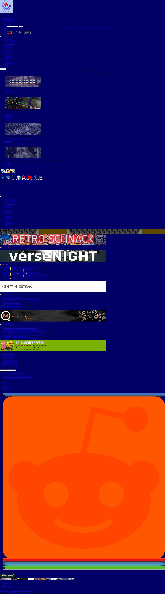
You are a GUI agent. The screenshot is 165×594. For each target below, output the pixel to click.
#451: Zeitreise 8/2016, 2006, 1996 (10, 358)
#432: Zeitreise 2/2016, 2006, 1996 (10, 365)
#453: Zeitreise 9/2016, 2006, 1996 (10, 357)
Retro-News (68, 28)
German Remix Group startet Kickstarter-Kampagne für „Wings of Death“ (18, 377)
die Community (8, 163)
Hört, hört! (80, 28)
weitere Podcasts (8, 141)
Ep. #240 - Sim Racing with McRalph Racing (12, 297)
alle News (64, 28)
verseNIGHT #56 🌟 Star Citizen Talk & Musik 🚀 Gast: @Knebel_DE (17, 268)
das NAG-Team (8, 164)
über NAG (7, 162)
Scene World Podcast (6, 294)
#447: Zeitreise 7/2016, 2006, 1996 (10, 360)
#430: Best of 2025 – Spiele (8, 367)
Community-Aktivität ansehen (9, 18)
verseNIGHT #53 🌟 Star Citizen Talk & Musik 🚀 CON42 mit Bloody (17, 270)
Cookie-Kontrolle (23, 591)
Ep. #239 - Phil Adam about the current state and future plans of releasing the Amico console (21, 298)
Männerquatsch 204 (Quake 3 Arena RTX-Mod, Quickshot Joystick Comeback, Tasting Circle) (22, 335)
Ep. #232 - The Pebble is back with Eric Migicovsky (13, 306)
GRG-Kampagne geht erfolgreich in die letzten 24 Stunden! (15, 373)
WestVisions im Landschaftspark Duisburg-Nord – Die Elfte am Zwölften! (18, 378)
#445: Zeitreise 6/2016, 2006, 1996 (10, 361)
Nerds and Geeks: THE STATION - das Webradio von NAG (17, 138)
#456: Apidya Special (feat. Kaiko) (10, 356)
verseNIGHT (4, 264)
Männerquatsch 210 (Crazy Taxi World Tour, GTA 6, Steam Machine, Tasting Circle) (20, 328)
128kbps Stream (3, 174)
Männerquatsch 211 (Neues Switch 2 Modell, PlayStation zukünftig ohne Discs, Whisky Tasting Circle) (24, 326)
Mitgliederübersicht (6, 21)
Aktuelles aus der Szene (10, 92)
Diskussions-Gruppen (7, 19)
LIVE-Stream (8, 112)
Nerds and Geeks (6, 59)
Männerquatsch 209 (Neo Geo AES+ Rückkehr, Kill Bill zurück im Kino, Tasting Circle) (21, 329)
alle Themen (7, 91)
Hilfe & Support (6, 22)
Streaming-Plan (97, 28)
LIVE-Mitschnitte (8, 113)
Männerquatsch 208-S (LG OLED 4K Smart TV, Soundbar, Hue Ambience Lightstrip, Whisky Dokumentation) (25, 330)
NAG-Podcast (8, 139)
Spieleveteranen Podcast (7, 354)
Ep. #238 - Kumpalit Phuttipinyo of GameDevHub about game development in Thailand (21, 299)
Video (4, 45)
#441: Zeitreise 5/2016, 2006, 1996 (10, 362)
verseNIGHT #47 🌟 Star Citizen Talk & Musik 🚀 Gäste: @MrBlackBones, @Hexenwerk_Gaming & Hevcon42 (26, 278)
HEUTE (7, 90)
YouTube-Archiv (8, 115)
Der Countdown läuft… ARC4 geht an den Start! (13, 374)
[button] (4, 394)
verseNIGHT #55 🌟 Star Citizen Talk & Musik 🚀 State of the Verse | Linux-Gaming (20, 269)
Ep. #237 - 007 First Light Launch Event (11, 300)
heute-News (74, 28)
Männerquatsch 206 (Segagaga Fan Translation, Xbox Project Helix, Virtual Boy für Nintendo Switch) (23, 332)
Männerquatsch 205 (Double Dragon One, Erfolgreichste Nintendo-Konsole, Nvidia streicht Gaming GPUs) (25, 333)
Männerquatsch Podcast (7, 324)
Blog (4, 38)
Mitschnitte (91, 28)
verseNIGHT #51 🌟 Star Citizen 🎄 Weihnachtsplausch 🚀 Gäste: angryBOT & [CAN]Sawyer (22, 273)
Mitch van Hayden (24, 593)
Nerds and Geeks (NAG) (10, 592)
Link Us (7, 166)
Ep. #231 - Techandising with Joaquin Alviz (11, 307)
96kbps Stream (12, 174)
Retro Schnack (5, 247)
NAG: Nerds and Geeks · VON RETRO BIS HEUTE (42, 34)
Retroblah (7, 118)
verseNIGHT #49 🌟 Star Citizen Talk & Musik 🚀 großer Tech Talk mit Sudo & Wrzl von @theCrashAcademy (26, 275)
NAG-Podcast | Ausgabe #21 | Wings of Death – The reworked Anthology (18, 375)
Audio (4, 53)
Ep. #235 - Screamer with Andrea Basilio (11, 303)
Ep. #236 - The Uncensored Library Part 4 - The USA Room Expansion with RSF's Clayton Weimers (23, 301)
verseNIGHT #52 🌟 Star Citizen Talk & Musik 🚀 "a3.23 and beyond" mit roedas (20, 272)
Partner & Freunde (9, 165)
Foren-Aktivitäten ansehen (8, 20)
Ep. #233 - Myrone (6, 305)
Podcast (103, 28)
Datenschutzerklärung (14, 591)
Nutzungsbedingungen (7, 24)
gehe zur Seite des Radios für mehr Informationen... (26, 181)
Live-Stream (85, 28)
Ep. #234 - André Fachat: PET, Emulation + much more (14, 304)
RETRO (7, 89)
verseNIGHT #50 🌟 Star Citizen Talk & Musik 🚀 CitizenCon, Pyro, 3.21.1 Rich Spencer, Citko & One (24, 274)
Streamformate (8, 116)
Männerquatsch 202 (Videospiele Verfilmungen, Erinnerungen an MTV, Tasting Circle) (20, 337)
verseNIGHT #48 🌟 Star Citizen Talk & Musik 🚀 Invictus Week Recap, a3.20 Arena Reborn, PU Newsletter (25, 276)
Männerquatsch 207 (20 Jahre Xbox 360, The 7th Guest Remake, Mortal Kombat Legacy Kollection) (23, 331)
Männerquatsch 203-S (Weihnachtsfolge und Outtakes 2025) (15, 336)
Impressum (29, 591)
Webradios (107, 28)
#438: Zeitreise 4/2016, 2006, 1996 (10, 363)
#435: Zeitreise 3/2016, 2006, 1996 (10, 364)
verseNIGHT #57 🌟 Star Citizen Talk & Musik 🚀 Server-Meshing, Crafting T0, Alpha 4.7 (21, 267)
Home (1, 233)
